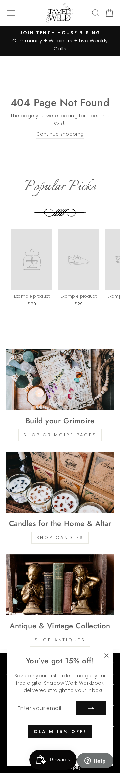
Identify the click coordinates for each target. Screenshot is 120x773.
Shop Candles (60, 537)
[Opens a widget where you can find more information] (95, 761)
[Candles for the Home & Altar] (60, 482)
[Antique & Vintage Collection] (60, 584)
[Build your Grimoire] (60, 379)
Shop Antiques (60, 640)
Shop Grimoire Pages (60, 435)
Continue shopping (60, 134)
